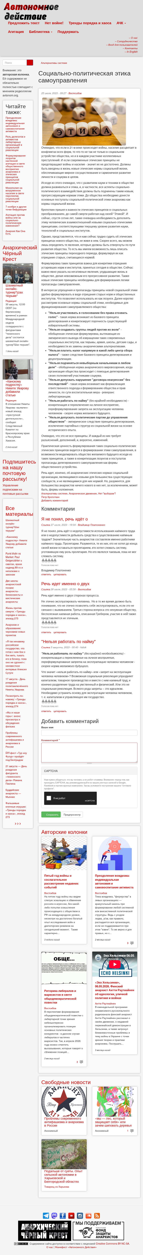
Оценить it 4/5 (51, 560)
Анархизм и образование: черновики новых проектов (15, 630)
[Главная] (33, 12)
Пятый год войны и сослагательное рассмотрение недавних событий (61, 881)
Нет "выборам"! (107, 493)
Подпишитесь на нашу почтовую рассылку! (19, 470)
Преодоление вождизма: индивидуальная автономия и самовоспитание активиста (114, 881)
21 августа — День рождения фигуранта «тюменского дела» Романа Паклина (16, 774)
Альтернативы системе (54, 62)
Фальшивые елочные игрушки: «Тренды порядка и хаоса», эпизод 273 (16, 810)
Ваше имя (47, 727)
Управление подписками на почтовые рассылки (15, 489)
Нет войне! (54, 22)
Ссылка (45, 524)
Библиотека (40, 31)
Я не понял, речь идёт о (64, 519)
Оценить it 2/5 (45, 560)
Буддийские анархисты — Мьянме (13, 793)
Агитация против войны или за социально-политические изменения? (15, 220)
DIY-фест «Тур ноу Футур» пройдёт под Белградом (16, 756)
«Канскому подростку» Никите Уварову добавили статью (17, 388)
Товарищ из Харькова (56, 1186)
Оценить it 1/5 (42, 560)
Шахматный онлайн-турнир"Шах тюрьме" (14, 290)
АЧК (120, 22)
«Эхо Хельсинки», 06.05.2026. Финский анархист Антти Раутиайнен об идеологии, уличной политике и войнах (114, 990)
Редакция (11, 301)
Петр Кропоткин (50, 497)
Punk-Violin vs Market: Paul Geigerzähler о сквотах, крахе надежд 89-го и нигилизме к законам (14, 564)
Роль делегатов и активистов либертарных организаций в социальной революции (15, 143)
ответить (46, 574)
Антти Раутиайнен (105, 1003)
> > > (18, 823)
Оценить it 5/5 (54, 560)
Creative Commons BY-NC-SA (112, 1243)
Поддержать (68, 31)
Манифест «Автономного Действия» (76, 1247)
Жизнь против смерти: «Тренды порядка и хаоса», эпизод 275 (16, 613)
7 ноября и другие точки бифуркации (16, 208)
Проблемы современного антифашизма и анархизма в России (64, 1121)
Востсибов (75, 93)
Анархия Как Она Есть (15, 232)
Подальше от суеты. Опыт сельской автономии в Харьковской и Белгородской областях (63, 1176)
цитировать (60, 574)
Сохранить (52, 814)
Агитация (16, 31)
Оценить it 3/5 (48, 560)
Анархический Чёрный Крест (20, 252)
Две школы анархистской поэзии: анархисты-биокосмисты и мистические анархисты (14, 591)
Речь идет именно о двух (65, 583)
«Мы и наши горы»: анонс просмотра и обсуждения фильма (13, 719)
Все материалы (19, 510)
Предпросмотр (72, 814)
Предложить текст (24, 22)
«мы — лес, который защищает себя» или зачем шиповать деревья (113, 1121)
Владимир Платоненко (91, 524)
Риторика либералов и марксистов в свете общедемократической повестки (60, 996)
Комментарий (50, 740)
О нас (49, 1247)
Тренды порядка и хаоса (90, 22)
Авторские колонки (64, 831)
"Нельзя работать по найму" (68, 641)
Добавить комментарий (54, 500)
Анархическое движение (83, 493)
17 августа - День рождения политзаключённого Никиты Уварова (17, 684)
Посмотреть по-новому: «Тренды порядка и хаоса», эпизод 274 (16, 701)
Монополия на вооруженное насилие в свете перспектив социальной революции (15, 194)
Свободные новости (66, 1082)
